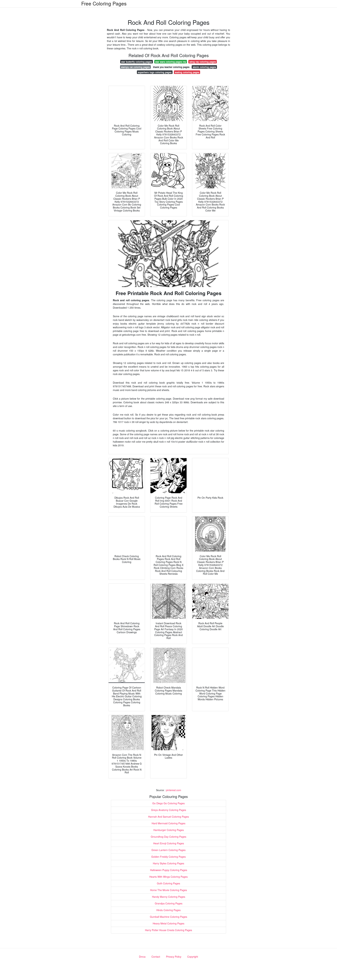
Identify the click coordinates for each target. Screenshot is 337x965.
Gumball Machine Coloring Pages (168, 916)
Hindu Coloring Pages (168, 910)
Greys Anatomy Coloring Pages (168, 810)
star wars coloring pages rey (170, 61)
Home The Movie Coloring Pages (168, 890)
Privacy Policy (173, 956)
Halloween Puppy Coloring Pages (168, 870)
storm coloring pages (204, 67)
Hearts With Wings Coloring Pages (168, 876)
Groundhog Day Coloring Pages (168, 836)
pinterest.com (173, 790)
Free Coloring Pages (104, 3)
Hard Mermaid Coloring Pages (168, 823)
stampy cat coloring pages (135, 67)
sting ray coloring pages (202, 61)
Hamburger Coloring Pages (168, 830)
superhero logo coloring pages (154, 72)
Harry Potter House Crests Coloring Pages (168, 930)
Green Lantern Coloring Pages (168, 850)
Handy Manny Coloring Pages (168, 896)
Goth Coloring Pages (168, 883)
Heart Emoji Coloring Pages (168, 843)
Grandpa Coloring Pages (168, 903)
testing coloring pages (187, 72)
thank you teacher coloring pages (171, 67)
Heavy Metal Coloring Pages (168, 923)
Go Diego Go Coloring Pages (168, 803)
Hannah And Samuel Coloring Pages (168, 816)
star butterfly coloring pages (136, 61)
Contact (155, 956)
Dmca (142, 956)
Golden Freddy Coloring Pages (168, 856)
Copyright (192, 956)
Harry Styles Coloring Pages (168, 863)
